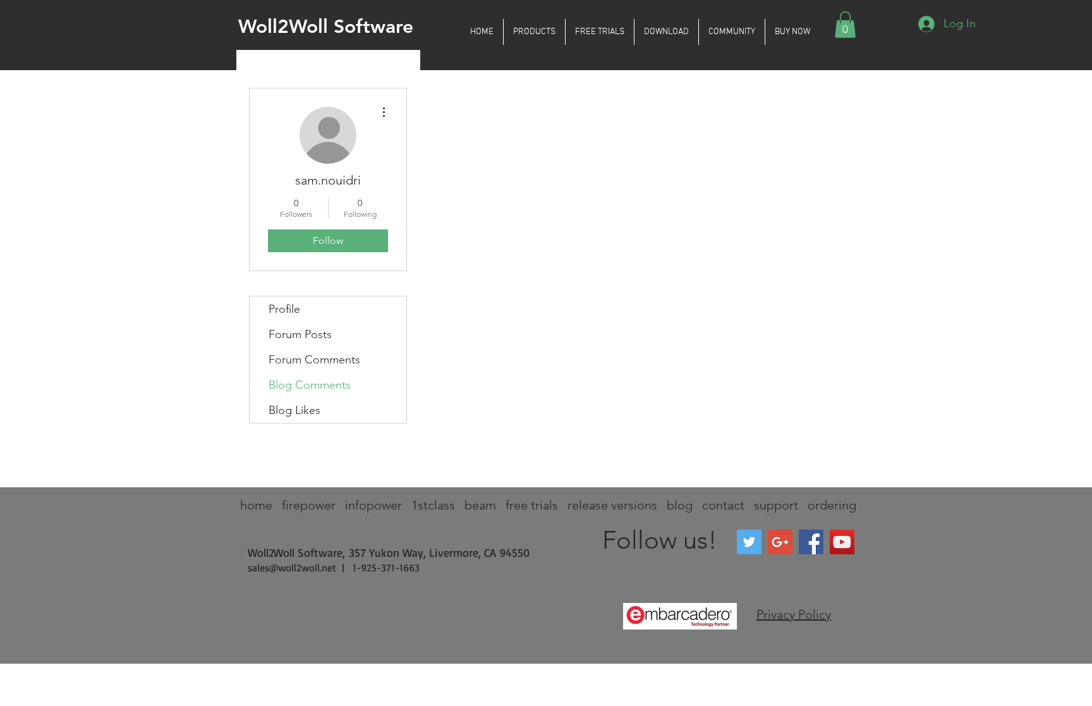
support (776, 505)
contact (723, 505)
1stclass (433, 505)
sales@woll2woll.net (292, 567)
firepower (309, 505)
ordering (832, 505)
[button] (534, 32)
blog (680, 505)
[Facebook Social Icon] (811, 542)
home (256, 505)
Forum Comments (314, 360)
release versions (612, 505)
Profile (284, 309)
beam (480, 505)
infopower (373, 505)
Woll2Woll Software (325, 26)
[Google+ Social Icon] (780, 542)
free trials (532, 505)
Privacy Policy (793, 614)
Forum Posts (300, 334)
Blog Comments (310, 385)
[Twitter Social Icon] (749, 542)
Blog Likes (294, 410)
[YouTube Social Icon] (842, 542)
